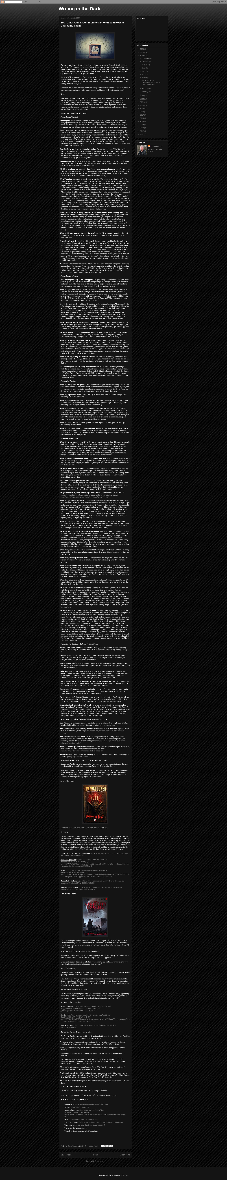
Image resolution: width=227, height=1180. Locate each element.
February (145, 88)
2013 (142, 128)
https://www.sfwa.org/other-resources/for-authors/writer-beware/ (84, 497)
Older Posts (125, 1155)
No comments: (93, 1146)
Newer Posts (66, 1155)
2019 (142, 108)
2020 (142, 105)
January (145, 92)
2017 (142, 115)
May (144, 71)
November (146, 58)
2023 (142, 96)
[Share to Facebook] (109, 1146)
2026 (142, 49)
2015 (142, 121)
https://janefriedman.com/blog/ (80, 757)
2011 (142, 134)
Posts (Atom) (100, 1161)
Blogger (125, 1175)
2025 (142, 52)
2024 (142, 55)
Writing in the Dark (79, 8)
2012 (142, 131)
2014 (142, 125)
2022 (142, 99)
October (145, 61)
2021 (142, 102)
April (144, 74)
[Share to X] (107, 1146)
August (145, 65)
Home (95, 1155)
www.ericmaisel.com (107, 725)
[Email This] (102, 1146)
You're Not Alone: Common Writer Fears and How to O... (151, 82)
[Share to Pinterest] (111, 1146)
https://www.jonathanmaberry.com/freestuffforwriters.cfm (82, 751)
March (144, 78)
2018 (142, 112)
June (144, 68)
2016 (142, 118)
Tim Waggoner (156, 146)
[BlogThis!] (105, 1146)
